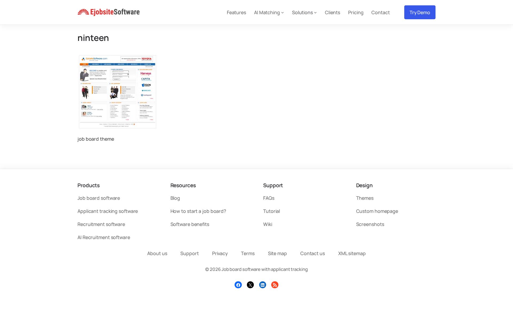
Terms (248, 253)
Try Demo (420, 12)
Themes (365, 198)
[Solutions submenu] (315, 12)
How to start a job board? (198, 211)
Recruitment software (101, 224)
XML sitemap (352, 253)
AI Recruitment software (103, 237)
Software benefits (189, 224)
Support (189, 253)
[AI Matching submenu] (282, 12)
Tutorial (271, 211)
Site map (277, 253)
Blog (175, 198)
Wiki (267, 224)
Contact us (312, 253)
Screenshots (370, 224)
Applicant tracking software (107, 211)
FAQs (268, 198)
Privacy (220, 253)
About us (157, 253)
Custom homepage (377, 211)
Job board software (98, 198)
